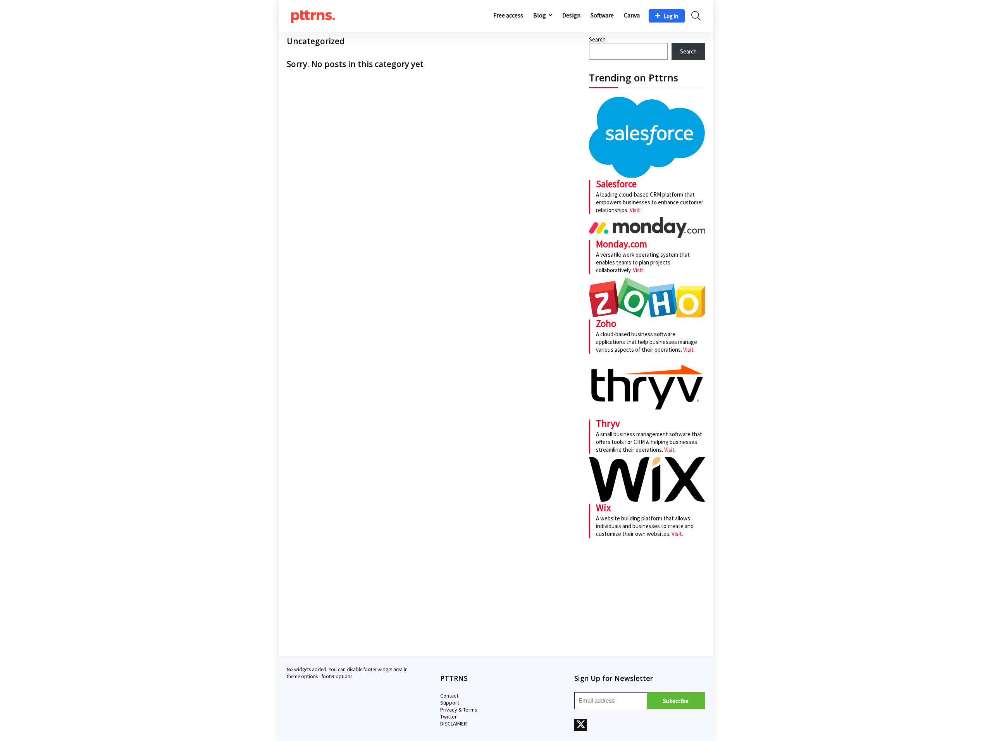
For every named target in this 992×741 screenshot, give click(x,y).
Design (571, 15)
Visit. (638, 270)
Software (602, 15)
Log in (670, 16)
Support (449, 702)
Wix (603, 507)
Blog (539, 15)
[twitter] (580, 725)
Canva (632, 15)
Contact (449, 695)
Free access (508, 15)
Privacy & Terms (458, 709)
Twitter (448, 716)
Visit (635, 210)
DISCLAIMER (453, 723)
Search (597, 39)
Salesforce (616, 184)
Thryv (608, 423)
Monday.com (621, 244)
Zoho (606, 323)
